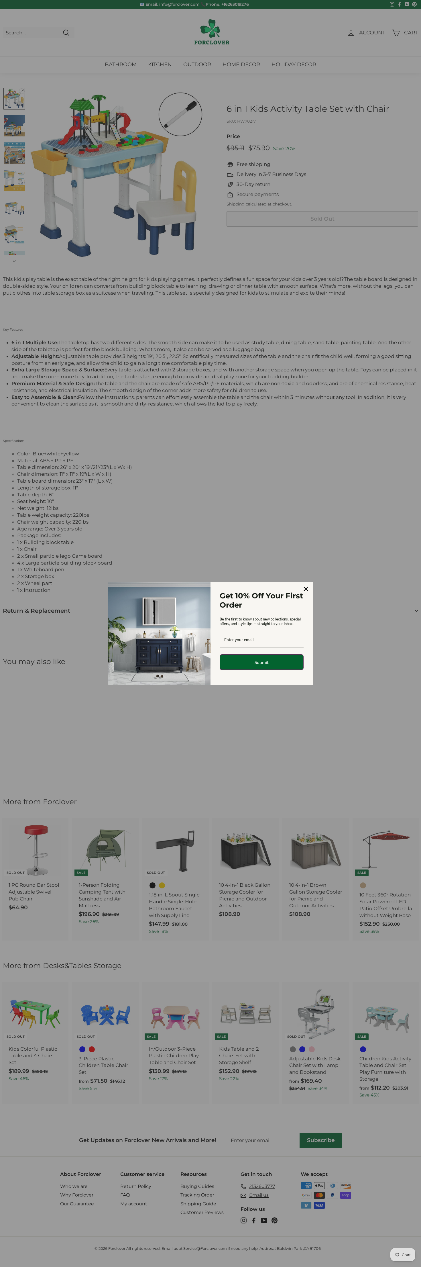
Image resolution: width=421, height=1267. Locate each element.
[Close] (306, 589)
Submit (262, 662)
